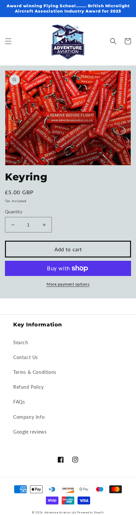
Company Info (29, 417)
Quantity (13, 211)
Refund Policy (28, 387)
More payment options (68, 284)
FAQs (19, 402)
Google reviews (30, 432)
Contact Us (25, 357)
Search (20, 342)
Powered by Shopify (90, 512)
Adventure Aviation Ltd (60, 512)
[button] (8, 41)
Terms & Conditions (34, 372)
